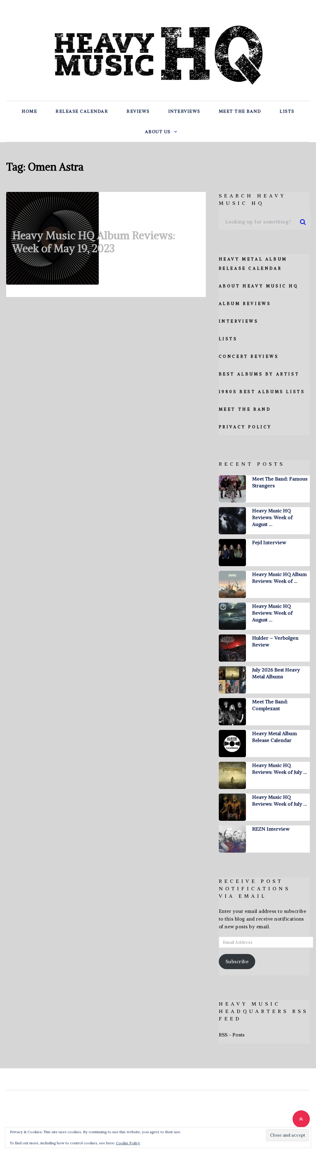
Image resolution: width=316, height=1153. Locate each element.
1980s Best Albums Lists (262, 391)
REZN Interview (270, 829)
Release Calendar (82, 111)
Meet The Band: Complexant (270, 704)
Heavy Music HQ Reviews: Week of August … (272, 517)
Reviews (138, 111)
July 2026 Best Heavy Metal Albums (276, 673)
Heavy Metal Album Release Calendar (274, 736)
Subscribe (237, 961)
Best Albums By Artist (259, 374)
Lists (287, 111)
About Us (158, 131)
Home (29, 111)
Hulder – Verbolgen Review (275, 641)
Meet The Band (240, 111)
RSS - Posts (231, 1035)
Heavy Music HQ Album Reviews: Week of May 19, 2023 (93, 242)
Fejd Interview (269, 542)
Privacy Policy (245, 427)
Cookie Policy (128, 1143)
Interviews (184, 111)
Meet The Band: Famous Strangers (279, 482)
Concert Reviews (249, 356)
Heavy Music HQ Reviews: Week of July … (279, 768)
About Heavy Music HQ (258, 286)
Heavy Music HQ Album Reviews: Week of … (279, 577)
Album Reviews (245, 303)
